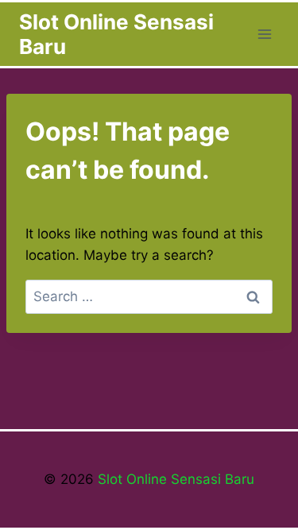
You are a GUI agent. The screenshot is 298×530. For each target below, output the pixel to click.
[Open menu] (264, 33)
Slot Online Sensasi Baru (174, 479)
